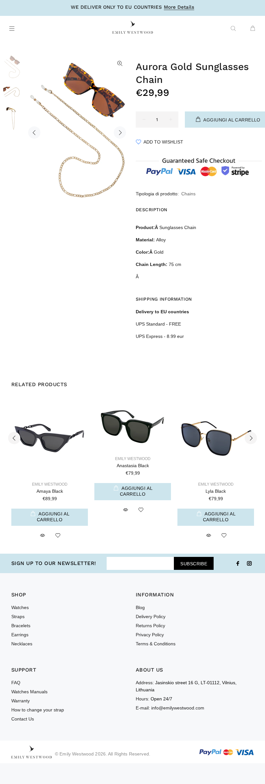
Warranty (20, 700)
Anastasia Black (133, 465)
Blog (140, 607)
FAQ (15, 682)
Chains (188, 193)
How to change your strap (37, 709)
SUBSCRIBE (193, 563)
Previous (34, 132)
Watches (20, 607)
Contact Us (22, 718)
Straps (18, 616)
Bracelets (20, 625)
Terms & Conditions (155, 643)
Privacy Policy (150, 634)
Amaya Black (50, 491)
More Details (179, 7)
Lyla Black (216, 491)
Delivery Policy (150, 616)
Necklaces (21, 643)
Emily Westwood (50, 484)
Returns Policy (150, 625)
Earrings (19, 634)
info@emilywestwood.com (177, 707)
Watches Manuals (29, 691)
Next (120, 132)
